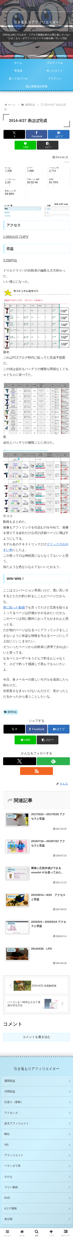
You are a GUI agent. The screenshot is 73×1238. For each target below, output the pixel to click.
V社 (6, 1144)
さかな (8, 1176)
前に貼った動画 (14, 607)
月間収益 (9, 1091)
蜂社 (7, 1134)
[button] (47, 145)
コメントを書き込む (37, 1037)
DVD (7, 1197)
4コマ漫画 (10, 1208)
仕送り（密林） (13, 1102)
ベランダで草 (12, 1165)
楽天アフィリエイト (16, 1123)
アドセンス (11, 1112)
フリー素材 (11, 1187)
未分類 (8, 1219)
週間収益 (12, 712)
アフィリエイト (13, 1155)
